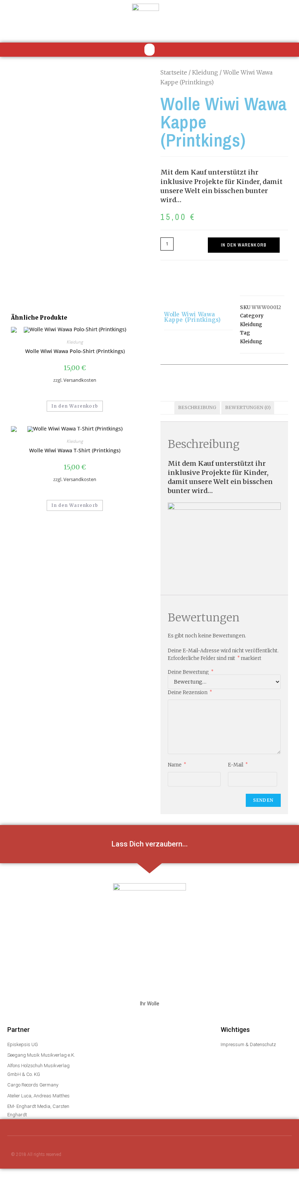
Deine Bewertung (190, 672)
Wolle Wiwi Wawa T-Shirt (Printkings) (74, 450)
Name (177, 764)
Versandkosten (79, 380)
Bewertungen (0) (248, 407)
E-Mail (238, 764)
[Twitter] (242, 1155)
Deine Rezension (190, 692)
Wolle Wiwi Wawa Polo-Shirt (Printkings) (75, 351)
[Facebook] (214, 1155)
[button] (149, 50)
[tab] (197, 407)
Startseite (173, 72)
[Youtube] (228, 1155)
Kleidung (205, 72)
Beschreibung (197, 407)
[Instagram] (257, 1155)
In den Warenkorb (244, 245)
